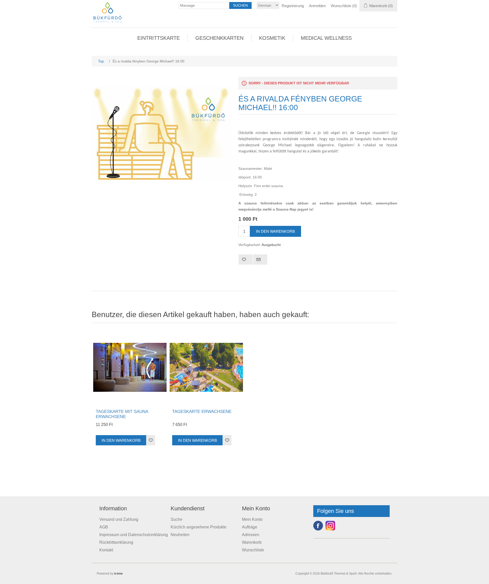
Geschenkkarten (219, 38)
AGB (103, 527)
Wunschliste (253, 550)
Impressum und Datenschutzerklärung (133, 535)
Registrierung (293, 6)
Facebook (318, 525)
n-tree (118, 573)
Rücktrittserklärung (116, 542)
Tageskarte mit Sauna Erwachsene (122, 414)
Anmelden (317, 6)
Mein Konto (252, 519)
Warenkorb (252, 542)
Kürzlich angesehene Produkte (198, 527)
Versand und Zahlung (118, 519)
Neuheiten (180, 535)
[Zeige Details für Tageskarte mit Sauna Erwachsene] (130, 367)
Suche (176, 519)
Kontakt (106, 550)
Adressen (250, 535)
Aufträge (249, 527)
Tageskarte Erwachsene (202, 411)
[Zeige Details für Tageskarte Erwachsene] (206, 367)
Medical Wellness (326, 38)
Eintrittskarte (158, 38)
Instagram (330, 525)
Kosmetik (272, 38)
